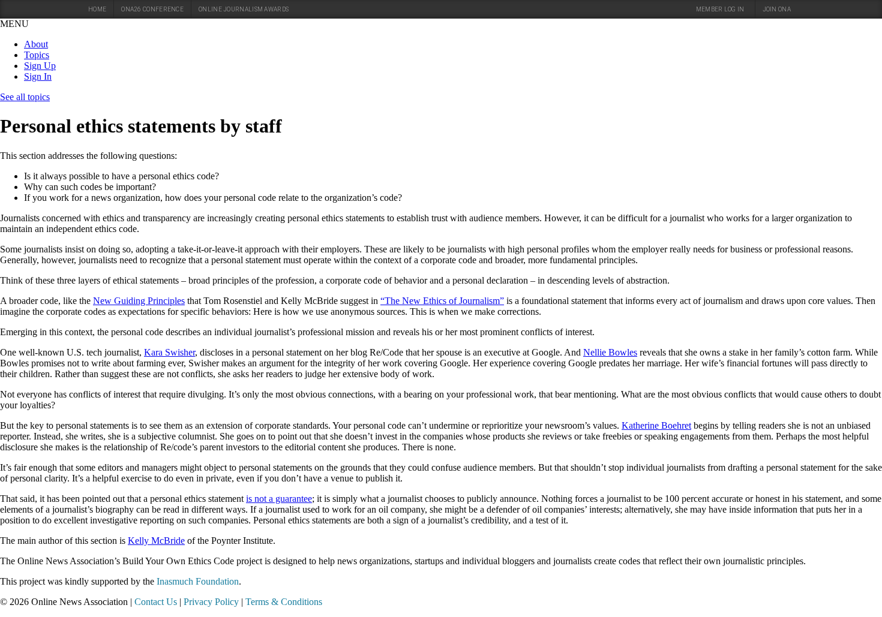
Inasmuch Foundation (198, 581)
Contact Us (155, 602)
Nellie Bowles (610, 352)
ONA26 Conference (152, 9)
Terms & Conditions (283, 602)
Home (97, 9)
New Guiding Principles (139, 301)
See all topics (25, 97)
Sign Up (40, 66)
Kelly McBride (156, 540)
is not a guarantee (279, 498)
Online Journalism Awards (244, 9)
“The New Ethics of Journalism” (442, 301)
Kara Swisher (169, 352)
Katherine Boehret (656, 425)
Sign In (38, 76)
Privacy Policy (211, 602)
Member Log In (720, 9)
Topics (36, 55)
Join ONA (777, 9)
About (36, 44)
